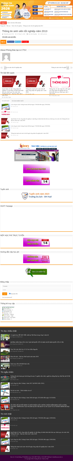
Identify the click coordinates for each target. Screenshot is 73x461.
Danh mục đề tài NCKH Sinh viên (20, 364)
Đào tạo (8, 25)
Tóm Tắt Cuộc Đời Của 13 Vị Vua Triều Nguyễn (24, 349)
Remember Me (14, 293)
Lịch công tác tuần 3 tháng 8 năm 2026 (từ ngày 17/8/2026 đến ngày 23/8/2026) (30, 104)
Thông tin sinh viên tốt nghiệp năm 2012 (13, 68)
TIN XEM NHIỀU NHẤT (18, 101)
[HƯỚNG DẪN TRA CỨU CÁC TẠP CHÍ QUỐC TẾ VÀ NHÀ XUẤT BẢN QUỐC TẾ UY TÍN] (5, 344)
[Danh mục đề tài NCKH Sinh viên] (5, 366)
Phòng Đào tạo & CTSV (9, 34)
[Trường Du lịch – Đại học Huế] (36, 10)
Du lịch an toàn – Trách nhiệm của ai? (21, 390)
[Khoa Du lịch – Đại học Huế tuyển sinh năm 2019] (5, 359)
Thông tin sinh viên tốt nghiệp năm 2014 (60, 68)
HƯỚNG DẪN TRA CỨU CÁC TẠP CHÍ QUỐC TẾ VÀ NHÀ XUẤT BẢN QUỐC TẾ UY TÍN (37, 342)
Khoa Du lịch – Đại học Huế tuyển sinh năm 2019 (25, 356)
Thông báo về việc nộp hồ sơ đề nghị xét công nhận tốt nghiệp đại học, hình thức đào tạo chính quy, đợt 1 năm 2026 (59, 91)
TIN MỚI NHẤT (6, 101)
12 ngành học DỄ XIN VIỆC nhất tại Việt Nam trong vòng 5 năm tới (30, 335)
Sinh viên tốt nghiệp (17, 25)
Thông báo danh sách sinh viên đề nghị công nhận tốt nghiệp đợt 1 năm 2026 (36, 90)
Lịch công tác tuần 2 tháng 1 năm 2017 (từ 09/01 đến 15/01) (27, 383)
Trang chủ (2, 25)
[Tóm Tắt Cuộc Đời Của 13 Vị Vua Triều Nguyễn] (5, 352)
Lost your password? (7, 297)
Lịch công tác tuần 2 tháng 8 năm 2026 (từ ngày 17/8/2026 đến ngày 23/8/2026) (30, 126)
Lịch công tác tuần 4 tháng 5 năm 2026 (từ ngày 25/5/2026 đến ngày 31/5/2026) (33, 397)
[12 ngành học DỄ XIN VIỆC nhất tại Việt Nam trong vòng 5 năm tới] (5, 337)
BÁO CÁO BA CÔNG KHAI (14, 22)
